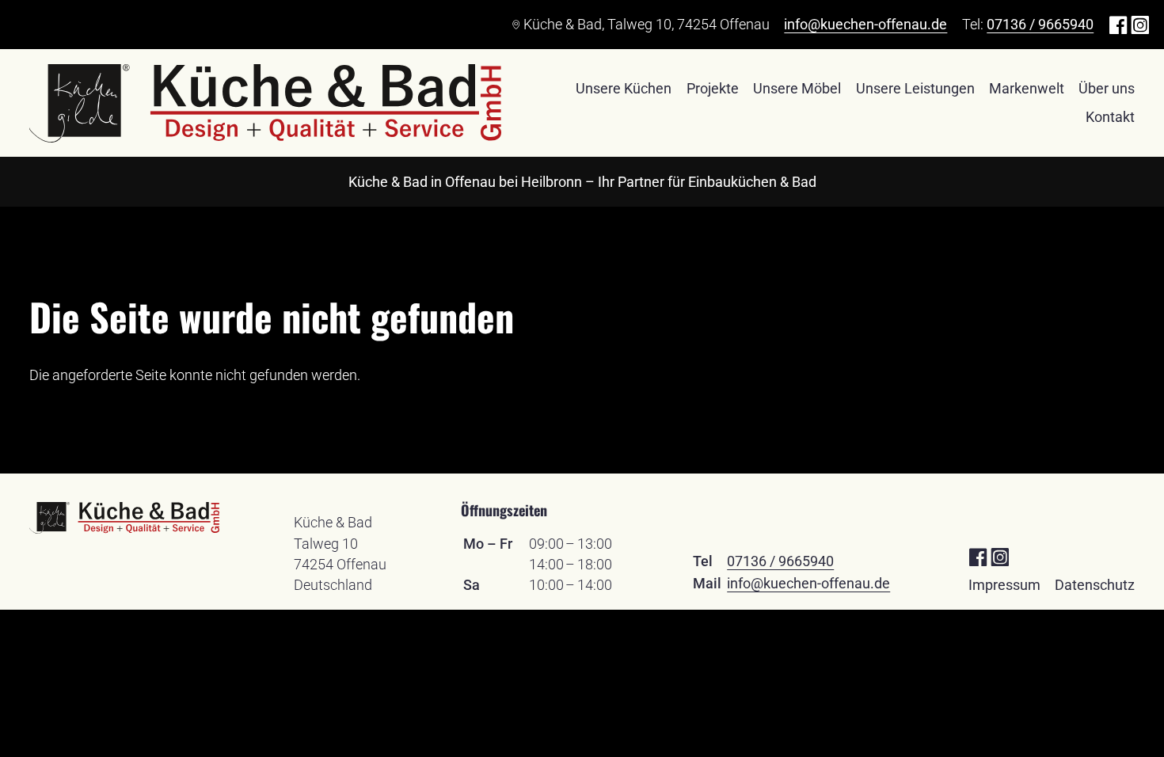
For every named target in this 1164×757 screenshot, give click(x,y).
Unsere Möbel (797, 88)
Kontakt (1110, 116)
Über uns (1106, 88)
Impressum (1004, 584)
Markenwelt (1026, 88)
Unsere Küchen (623, 88)
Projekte (713, 88)
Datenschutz (1095, 584)
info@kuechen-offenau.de (865, 24)
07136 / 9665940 (1040, 24)
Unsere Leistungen (915, 88)
